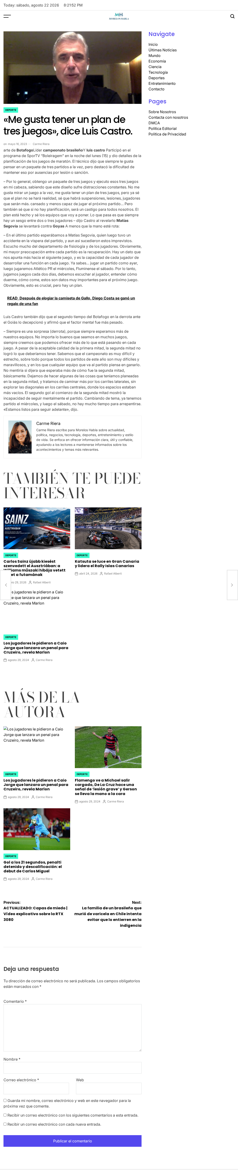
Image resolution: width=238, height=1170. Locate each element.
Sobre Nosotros (162, 111)
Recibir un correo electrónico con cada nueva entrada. (54, 1124)
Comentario (15, 1001)
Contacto (157, 89)
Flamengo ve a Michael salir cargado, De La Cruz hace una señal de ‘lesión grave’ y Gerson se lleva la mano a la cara (106, 787)
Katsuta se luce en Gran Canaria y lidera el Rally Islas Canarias (107, 564)
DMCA (154, 123)
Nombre (11, 1059)
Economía (157, 61)
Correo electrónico (21, 1080)
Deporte (10, 109)
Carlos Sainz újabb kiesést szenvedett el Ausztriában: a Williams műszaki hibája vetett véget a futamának (34, 568)
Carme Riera (41, 144)
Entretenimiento (162, 83)
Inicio (153, 44)
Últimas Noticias (163, 50)
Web (80, 1080)
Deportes (157, 78)
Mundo (155, 55)
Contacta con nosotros (168, 117)
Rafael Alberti (42, 582)
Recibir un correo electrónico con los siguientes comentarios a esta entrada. (72, 1115)
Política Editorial (163, 128)
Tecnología (158, 72)
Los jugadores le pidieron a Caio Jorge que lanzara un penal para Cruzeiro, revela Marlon (35, 648)
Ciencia (155, 66)
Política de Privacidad (167, 134)
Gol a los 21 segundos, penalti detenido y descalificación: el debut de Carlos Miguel (32, 867)
